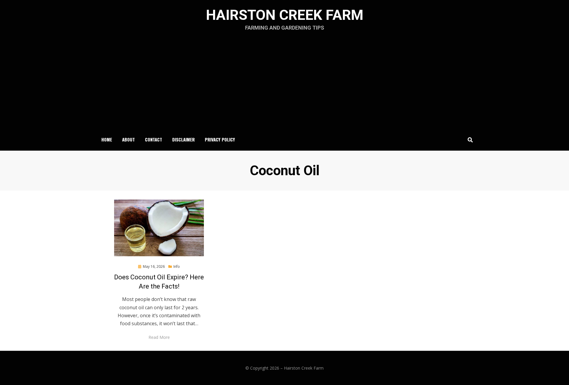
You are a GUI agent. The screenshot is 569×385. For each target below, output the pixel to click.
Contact (153, 139)
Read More (159, 337)
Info (176, 266)
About (128, 139)
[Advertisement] (284, 84)
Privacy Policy (220, 139)
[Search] (469, 139)
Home (106, 139)
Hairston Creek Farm (284, 15)
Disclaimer (183, 139)
